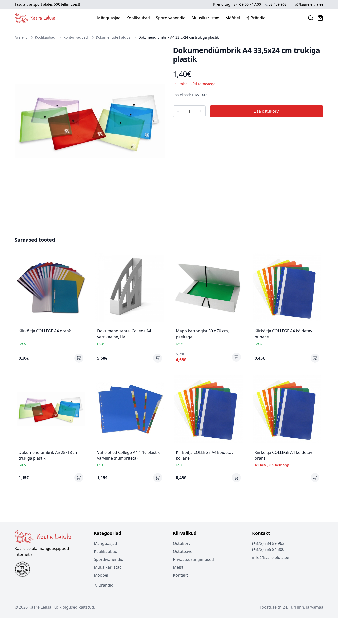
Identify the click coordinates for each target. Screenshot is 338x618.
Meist (178, 567)
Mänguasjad (109, 18)
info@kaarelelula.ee (306, 4)
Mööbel (232, 18)
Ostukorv (182, 543)
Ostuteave (182, 551)
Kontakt (180, 575)
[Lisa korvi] (78, 358)
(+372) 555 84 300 (268, 549)
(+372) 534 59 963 (268, 543)
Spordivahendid (171, 18)
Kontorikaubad (75, 37)
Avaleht (21, 37)
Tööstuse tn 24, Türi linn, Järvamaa (291, 607)
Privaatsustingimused (193, 559)
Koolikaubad (138, 18)
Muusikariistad (205, 18)
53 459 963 (278, 4)
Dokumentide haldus (113, 37)
